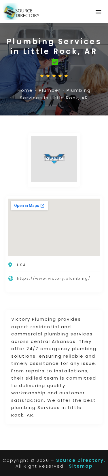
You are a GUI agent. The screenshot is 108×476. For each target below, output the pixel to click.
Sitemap (81, 466)
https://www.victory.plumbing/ (53, 278)
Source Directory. (80, 460)
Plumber (49, 90)
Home (25, 90)
